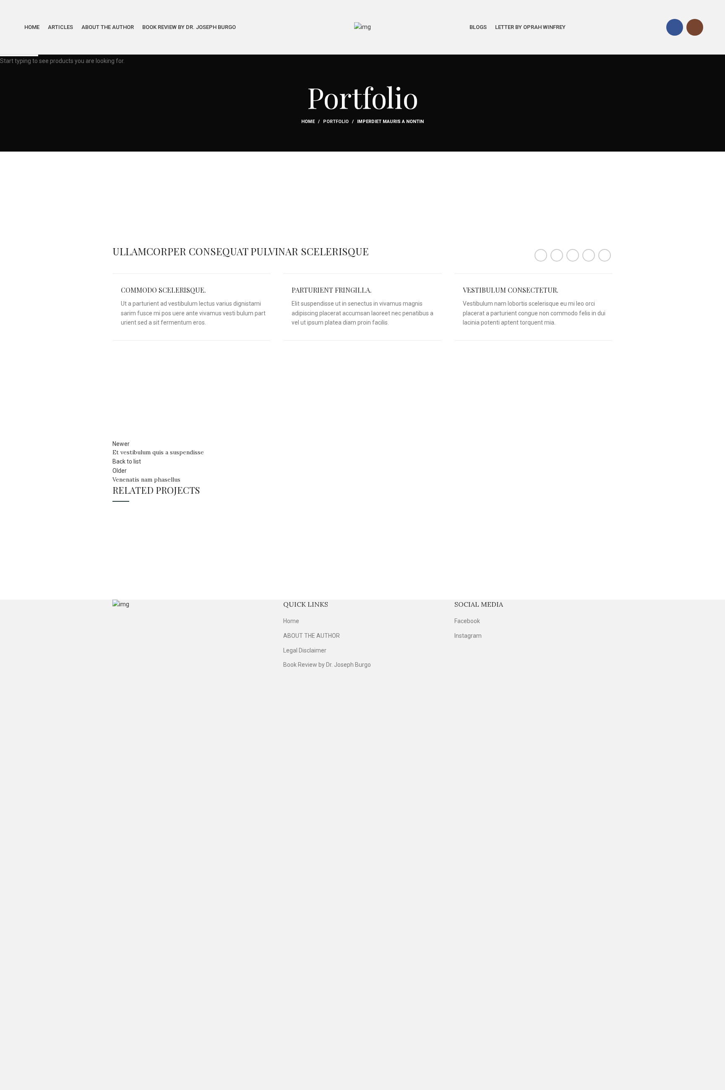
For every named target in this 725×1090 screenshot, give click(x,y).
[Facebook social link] (674, 27)
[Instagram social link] (694, 27)
